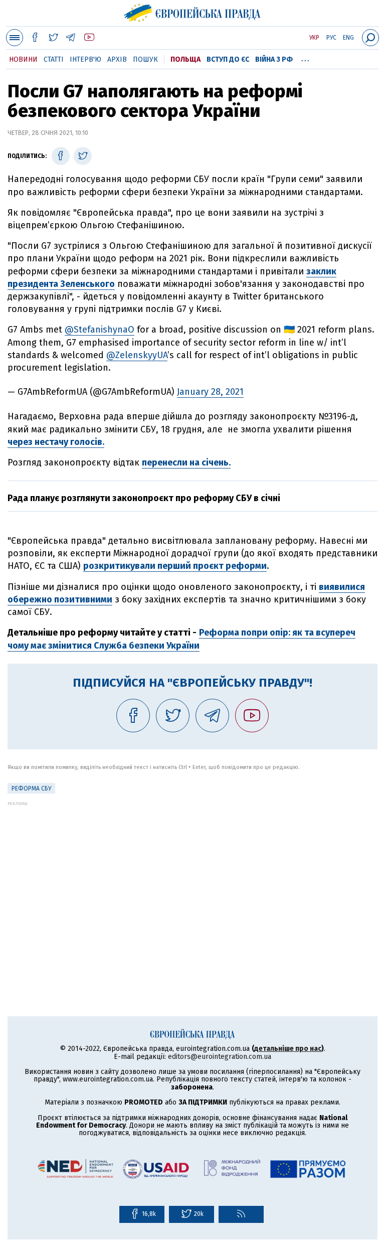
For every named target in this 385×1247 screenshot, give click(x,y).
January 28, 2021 (210, 391)
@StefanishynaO (99, 329)
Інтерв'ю (85, 59)
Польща (185, 59)
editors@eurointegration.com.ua (219, 1056)
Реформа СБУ (31, 788)
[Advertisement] (192, 876)
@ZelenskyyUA (136, 355)
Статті (54, 59)
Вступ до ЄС (228, 59)
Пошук (145, 59)
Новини (23, 59)
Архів (117, 59)
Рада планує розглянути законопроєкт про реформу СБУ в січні (144, 498)
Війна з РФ (274, 59)
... (305, 57)
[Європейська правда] (193, 11)
